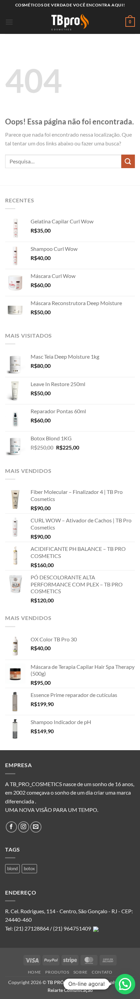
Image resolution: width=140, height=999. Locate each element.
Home (34, 972)
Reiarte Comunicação (70, 990)
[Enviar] (128, 161)
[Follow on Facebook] (11, 827)
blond (12, 868)
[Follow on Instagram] (23, 827)
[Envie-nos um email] (35, 827)
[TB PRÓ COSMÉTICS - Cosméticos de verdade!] (70, 22)
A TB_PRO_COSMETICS (33, 784)
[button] (9, 22)
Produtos (57, 972)
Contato (102, 972)
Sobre (80, 972)
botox (29, 868)
